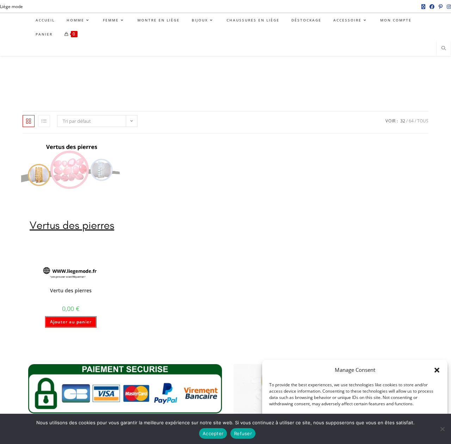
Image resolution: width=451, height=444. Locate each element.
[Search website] (444, 48)
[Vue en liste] (44, 121)
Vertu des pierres (71, 290)
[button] (436, 370)
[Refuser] (442, 428)
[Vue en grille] (29, 121)
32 (402, 121)
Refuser (243, 433)
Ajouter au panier (71, 322)
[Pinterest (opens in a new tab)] (441, 6)
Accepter (213, 433)
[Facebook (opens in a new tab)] (432, 6)
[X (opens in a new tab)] (423, 6)
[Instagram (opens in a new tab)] (448, 6)
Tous (422, 121)
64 (411, 121)
